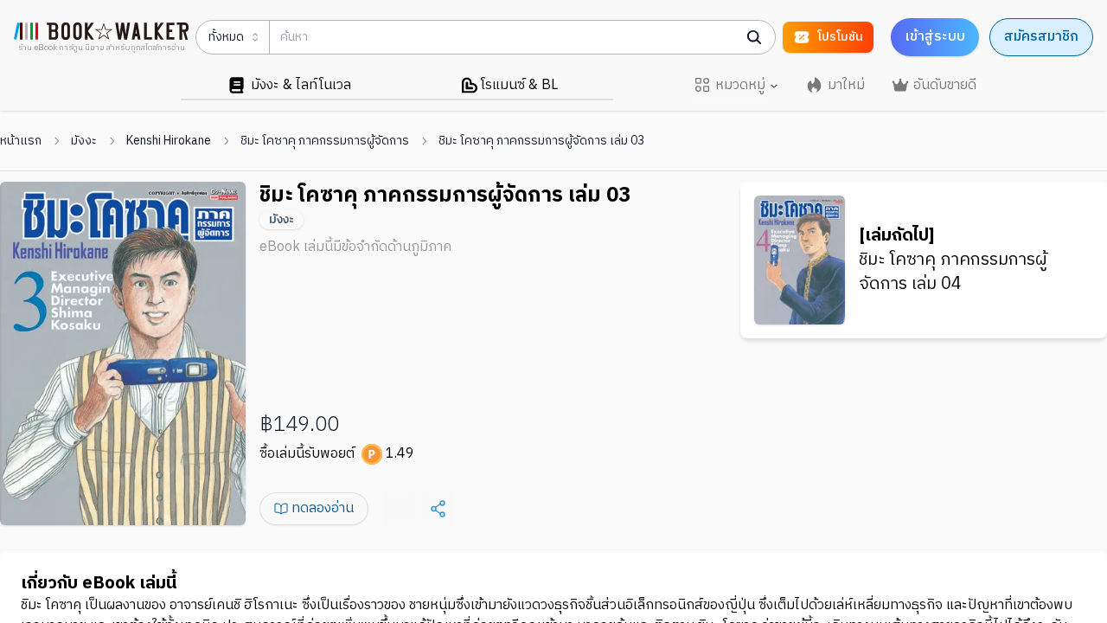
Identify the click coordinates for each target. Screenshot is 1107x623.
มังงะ (84, 141)
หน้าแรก (21, 141)
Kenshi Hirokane (168, 141)
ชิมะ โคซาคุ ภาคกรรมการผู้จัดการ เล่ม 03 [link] (541, 141)
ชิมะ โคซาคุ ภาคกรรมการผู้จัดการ (324, 141)
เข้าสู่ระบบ (935, 36)
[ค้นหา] (754, 37)
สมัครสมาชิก (1041, 36)
